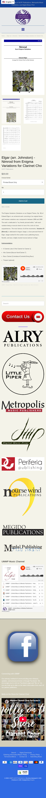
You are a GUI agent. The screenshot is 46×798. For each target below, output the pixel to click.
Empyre (32, 780)
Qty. (3, 187)
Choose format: (6, 178)
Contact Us (23, 757)
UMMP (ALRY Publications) (17, 778)
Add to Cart (23, 201)
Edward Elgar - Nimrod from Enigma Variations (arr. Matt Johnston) (22, 284)
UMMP (3, 284)
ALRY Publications (7, 169)
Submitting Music (36, 757)
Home (3, 35)
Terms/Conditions (10, 757)
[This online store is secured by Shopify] (23, 774)
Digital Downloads (26, 752)
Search (13, 752)
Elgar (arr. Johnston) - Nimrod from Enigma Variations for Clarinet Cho (25, 35)
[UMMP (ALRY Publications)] (23, 24)
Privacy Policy (35, 754)
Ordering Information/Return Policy (15, 754)
